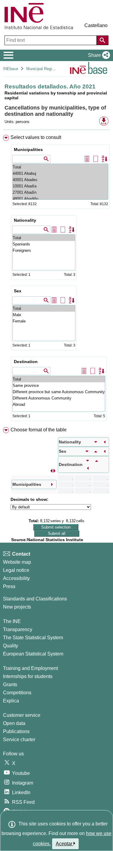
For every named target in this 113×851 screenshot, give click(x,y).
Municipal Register (42, 68)
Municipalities (28, 149)
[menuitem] (56, 279)
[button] (98, 55)
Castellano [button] (96, 25)
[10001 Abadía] (60, 186)
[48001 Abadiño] (60, 199)
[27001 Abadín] (60, 192)
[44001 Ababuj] (60, 173)
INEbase (10, 68)
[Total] (60, 167)
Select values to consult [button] (36, 137)
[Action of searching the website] (102, 40)
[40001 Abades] (60, 180)
